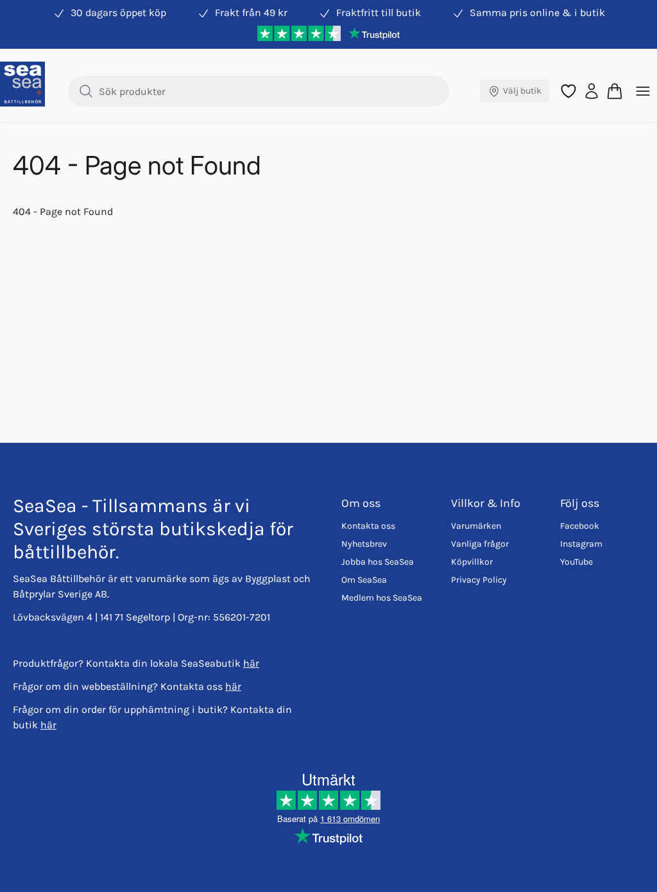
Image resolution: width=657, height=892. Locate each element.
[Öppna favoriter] (568, 91)
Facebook (579, 525)
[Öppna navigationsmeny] (643, 91)
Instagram (581, 543)
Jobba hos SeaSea (377, 561)
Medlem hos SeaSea (381, 597)
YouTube (576, 561)
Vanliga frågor (480, 543)
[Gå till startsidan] (22, 84)
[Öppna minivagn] (615, 91)
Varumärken (476, 525)
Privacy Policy (479, 579)
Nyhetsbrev (364, 543)
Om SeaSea (364, 579)
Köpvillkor (472, 561)
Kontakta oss (368, 525)
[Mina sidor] (592, 91)
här (251, 663)
